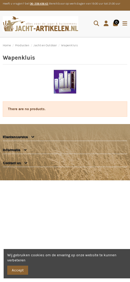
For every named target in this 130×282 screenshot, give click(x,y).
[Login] (106, 24)
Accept (18, 270)
